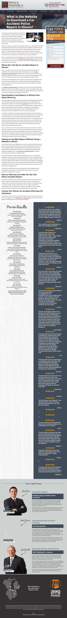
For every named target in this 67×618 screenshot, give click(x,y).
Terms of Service (26, 614)
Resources (37, 614)
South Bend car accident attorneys (26, 58)
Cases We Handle (43, 11)
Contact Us (33, 13)
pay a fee (40, 160)
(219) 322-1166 (57, 4)
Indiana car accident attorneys (11, 87)
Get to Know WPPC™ (34, 11)
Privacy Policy (31, 614)
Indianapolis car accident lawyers (23, 197)
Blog (64, 11)
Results (59, 11)
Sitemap (42, 614)
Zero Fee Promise (10, 11)
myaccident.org (25, 103)
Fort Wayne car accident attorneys (26, 151)
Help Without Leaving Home (22, 11)
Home (3, 11)
